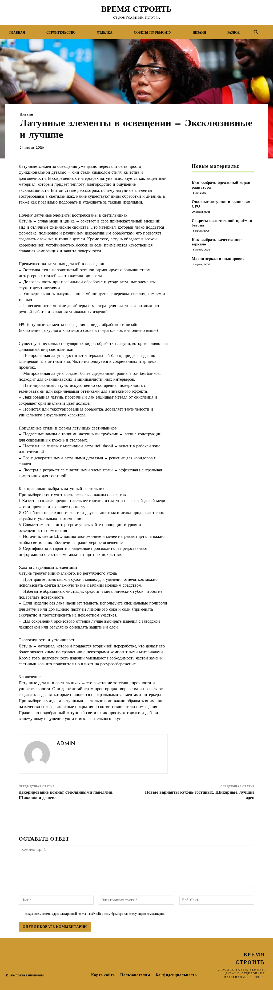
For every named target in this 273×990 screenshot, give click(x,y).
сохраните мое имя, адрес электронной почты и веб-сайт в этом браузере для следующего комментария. (95, 913)
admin (66, 743)
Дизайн (26, 115)
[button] (255, 31)
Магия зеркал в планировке (218, 259)
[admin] (37, 754)
